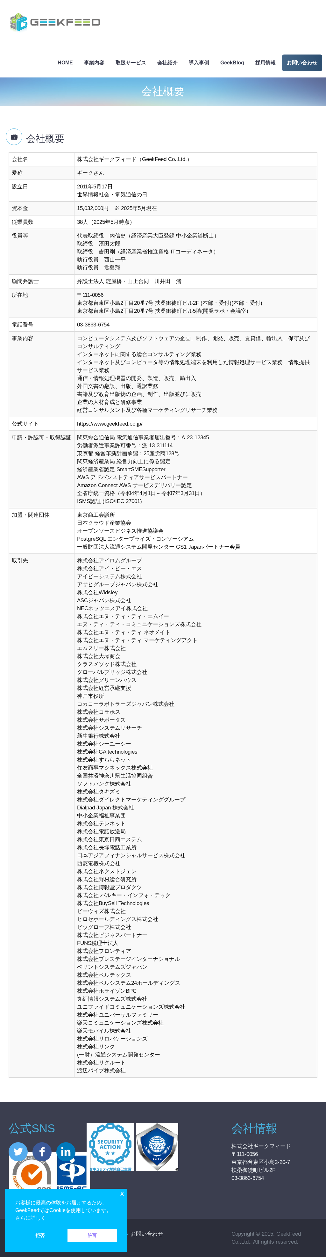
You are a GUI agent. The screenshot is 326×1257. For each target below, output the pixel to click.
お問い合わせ (302, 62)
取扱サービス (131, 62)
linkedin (65, 1151)
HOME (65, 62)
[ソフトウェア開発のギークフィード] (55, 23)
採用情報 (265, 62)
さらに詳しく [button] (30, 1218)
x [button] (122, 1193)
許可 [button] (92, 1235)
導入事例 (199, 62)
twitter (18, 1151)
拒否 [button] (40, 1235)
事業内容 (94, 62)
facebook (42, 1151)
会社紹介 (167, 62)
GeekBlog (232, 62)
